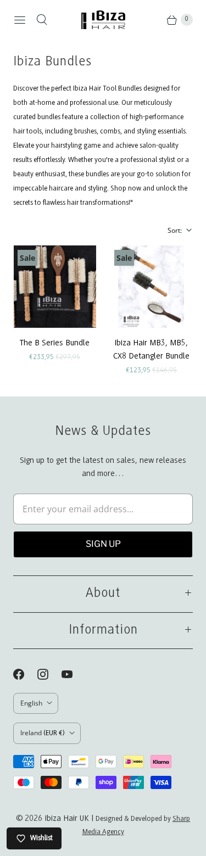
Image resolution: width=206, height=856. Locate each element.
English (31, 703)
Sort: (171, 230)
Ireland (42, 732)
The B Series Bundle (55, 343)
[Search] (42, 20)
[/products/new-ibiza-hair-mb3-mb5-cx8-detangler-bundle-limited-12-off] (151, 286)
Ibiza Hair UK (66, 818)
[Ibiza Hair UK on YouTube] (74, 674)
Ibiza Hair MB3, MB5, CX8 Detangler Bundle (151, 350)
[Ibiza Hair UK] (103, 19)
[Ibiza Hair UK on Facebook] (25, 674)
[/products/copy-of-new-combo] (55, 286)
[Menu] (20, 20)
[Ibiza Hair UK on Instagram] (49, 674)
